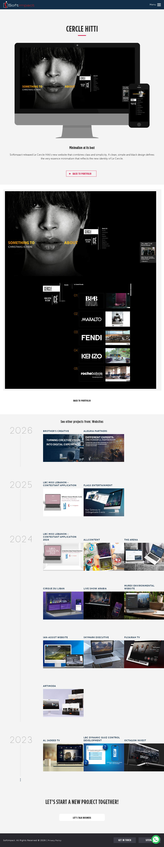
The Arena (131, 539)
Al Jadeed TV (51, 740)
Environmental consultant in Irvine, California (144, 604)
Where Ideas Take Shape (63, 446)
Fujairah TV (132, 637)
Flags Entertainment (98, 485)
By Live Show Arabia (144, 555)
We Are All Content (104, 555)
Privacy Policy (54, 840)
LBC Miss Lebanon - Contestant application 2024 (60, 537)
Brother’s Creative (56, 431)
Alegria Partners (95, 431)
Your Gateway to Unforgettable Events (103, 501)
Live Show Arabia (95, 588)
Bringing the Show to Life (104, 603)
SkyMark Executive (96, 637)
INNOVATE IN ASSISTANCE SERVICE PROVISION (63, 653)
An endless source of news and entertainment (144, 653)
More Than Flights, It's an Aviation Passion (104, 653)
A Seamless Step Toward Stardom (63, 556)
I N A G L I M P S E (63, 603)
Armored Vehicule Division (144, 755)
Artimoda (49, 686)
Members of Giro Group (63, 701)
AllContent (92, 539)
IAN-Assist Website (55, 637)
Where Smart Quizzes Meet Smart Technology (104, 757)
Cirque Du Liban (54, 588)
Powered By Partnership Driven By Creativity (104, 447)
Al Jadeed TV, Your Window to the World (63, 757)
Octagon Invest (135, 740)
